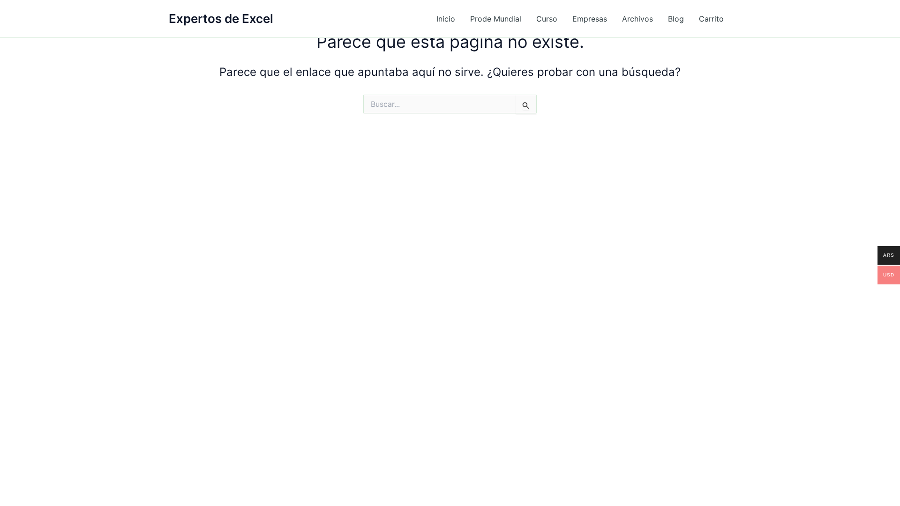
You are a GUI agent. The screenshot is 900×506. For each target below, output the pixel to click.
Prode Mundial (495, 18)
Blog (676, 18)
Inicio (445, 18)
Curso (546, 18)
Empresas (589, 18)
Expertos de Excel (221, 18)
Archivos (637, 18)
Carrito (711, 18)
